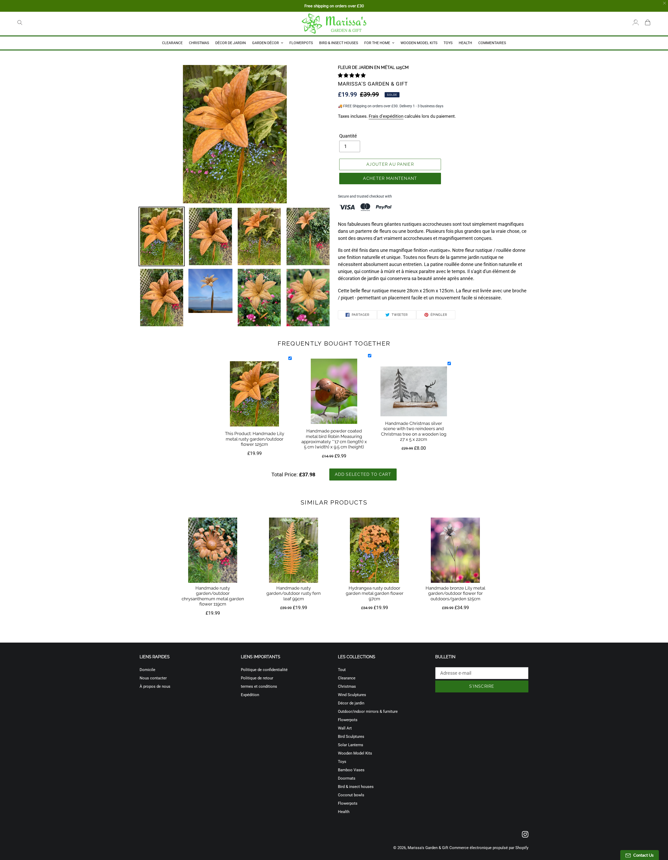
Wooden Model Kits (355, 753)
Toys (342, 761)
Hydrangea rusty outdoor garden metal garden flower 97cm (374, 593)
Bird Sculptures (351, 736)
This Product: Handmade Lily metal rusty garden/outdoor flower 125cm (254, 439)
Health (343, 811)
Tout (342, 669)
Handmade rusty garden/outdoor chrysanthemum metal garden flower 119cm (213, 596)
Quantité (348, 136)
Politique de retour (257, 678)
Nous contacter (153, 678)
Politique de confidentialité (264, 669)
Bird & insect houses (356, 786)
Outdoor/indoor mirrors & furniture (368, 711)
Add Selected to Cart (363, 474)
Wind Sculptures (352, 694)
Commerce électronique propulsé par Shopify (488, 847)
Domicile (147, 669)
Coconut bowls (351, 795)
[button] (352, 75)
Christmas (347, 686)
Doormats (346, 778)
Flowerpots (347, 719)
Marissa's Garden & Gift (428, 847)
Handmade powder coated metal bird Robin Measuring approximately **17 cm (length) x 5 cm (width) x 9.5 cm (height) (334, 438)
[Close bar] (664, 3)
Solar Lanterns (350, 745)
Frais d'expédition (386, 116)
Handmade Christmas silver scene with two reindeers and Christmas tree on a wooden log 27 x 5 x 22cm (413, 431)
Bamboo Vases (351, 770)
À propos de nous (155, 686)
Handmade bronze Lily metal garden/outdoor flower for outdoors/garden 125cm (455, 593)
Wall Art (345, 728)
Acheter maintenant (390, 178)
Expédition (250, 694)
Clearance (346, 678)
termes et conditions (259, 686)
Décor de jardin (351, 703)
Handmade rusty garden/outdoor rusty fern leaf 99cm (293, 593)
